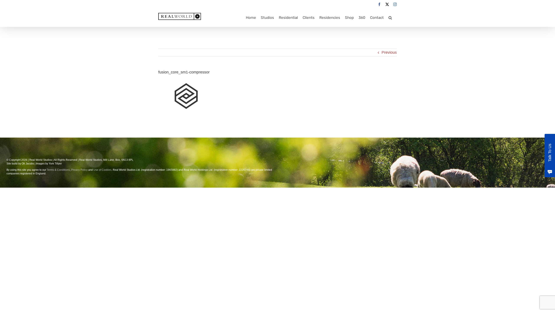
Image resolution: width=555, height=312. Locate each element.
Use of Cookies (102, 169)
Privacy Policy (79, 169)
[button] (390, 17)
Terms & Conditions (58, 169)
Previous (389, 52)
